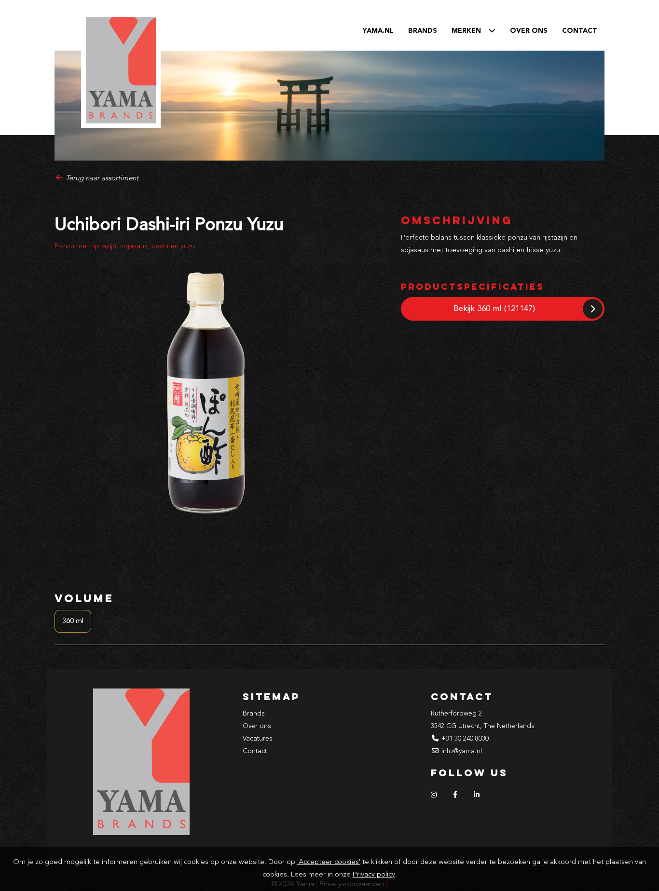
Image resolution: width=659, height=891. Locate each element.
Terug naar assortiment (101, 178)
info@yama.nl (461, 751)
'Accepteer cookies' (328, 862)
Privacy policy (374, 874)
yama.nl (378, 30)
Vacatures (258, 738)
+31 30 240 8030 (465, 738)
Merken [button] (470, 30)
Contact (579, 30)
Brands (422, 30)
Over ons (529, 30)
